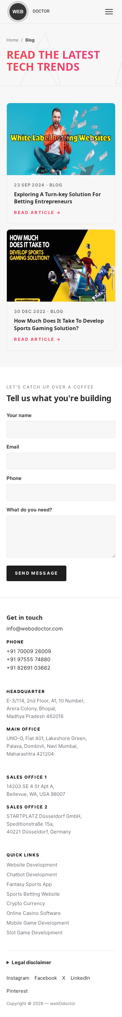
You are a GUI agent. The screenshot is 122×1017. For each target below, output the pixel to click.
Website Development (32, 865)
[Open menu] (108, 11)
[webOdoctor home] (36, 11)
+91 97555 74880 (28, 659)
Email (13, 447)
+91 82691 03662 (28, 667)
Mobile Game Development (38, 923)
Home (13, 39)
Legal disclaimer (31, 962)
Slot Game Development (34, 932)
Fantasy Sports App (29, 884)
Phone (14, 478)
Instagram (18, 978)
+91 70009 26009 (29, 651)
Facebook (45, 978)
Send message (36, 573)
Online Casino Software (34, 913)
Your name (19, 415)
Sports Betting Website (33, 894)
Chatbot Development (32, 874)
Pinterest (17, 991)
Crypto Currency (26, 903)
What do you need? (29, 510)
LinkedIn (80, 978)
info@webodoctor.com (35, 628)
